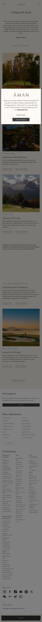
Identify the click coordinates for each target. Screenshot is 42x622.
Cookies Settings (20, 115)
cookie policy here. (22, 110)
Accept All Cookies (21, 119)
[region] (21, 106)
